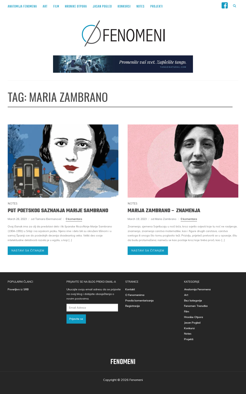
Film (56, 6)
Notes (140, 6)
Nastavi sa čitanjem (28, 250)
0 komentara (74, 219)
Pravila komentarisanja (139, 300)
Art (45, 6)
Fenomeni (123, 362)
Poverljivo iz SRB (18, 289)
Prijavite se (76, 319)
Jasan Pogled (102, 6)
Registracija (132, 306)
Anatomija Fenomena (22, 6)
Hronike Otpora (76, 6)
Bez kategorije (193, 300)
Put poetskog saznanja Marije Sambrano (58, 211)
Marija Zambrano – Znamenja (164, 211)
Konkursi (124, 6)
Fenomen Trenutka (196, 306)
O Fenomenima (134, 295)
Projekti (156, 6)
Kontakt (130, 289)
